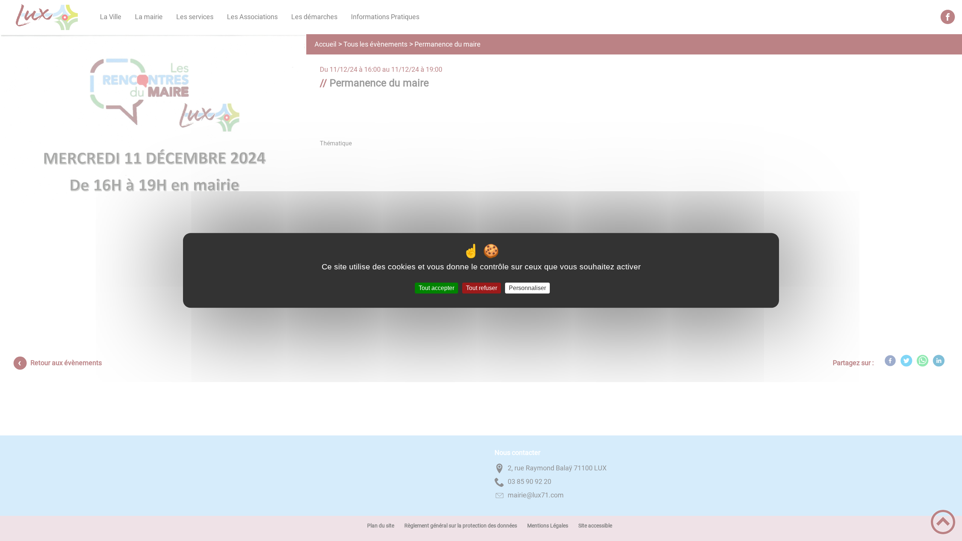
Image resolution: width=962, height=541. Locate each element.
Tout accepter (436, 288)
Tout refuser (481, 288)
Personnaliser (527, 288)
